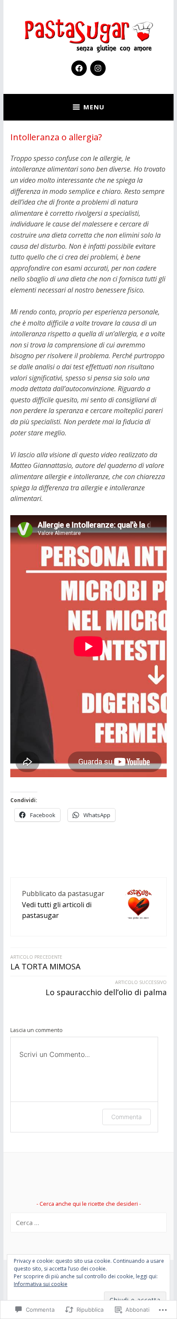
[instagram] (98, 68)
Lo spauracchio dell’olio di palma (106, 988)
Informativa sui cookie (40, 1284)
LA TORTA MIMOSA (45, 963)
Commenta (126, 1116)
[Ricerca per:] (88, 1222)
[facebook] (79, 68)
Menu (93, 107)
